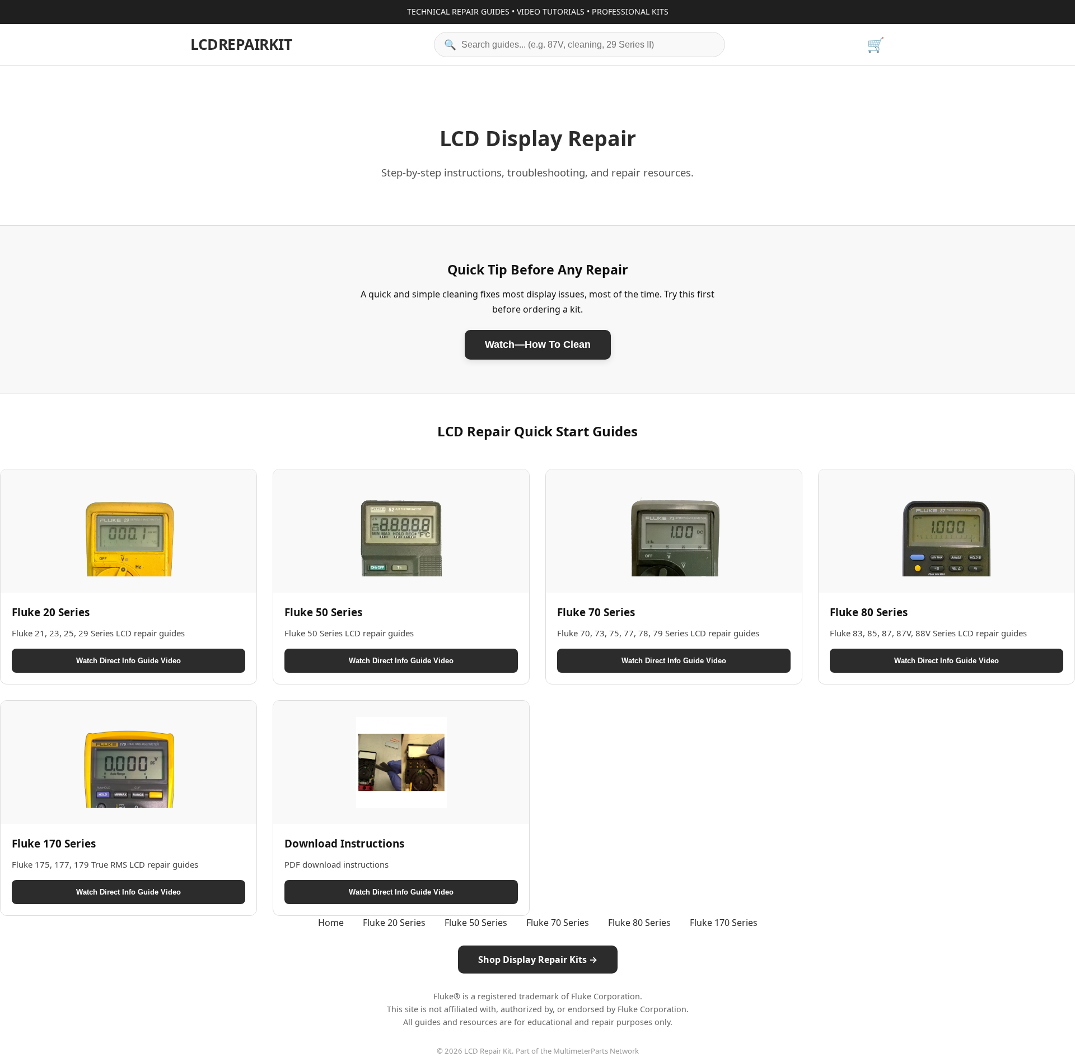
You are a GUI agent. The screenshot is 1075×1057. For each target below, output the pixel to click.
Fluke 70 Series (557, 922)
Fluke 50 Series (476, 922)
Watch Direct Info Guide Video (128, 660)
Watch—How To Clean (538, 344)
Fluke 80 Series (639, 922)
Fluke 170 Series (724, 922)
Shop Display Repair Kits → (537, 959)
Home (331, 922)
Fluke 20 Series (394, 922)
